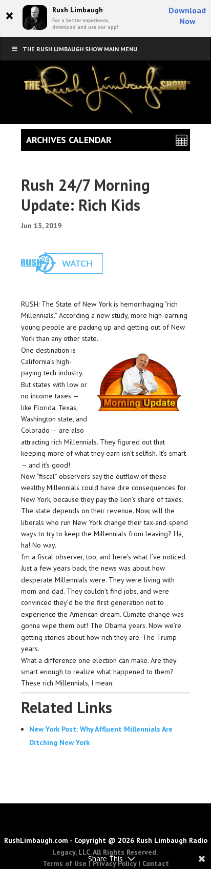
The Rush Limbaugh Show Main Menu (80, 49)
